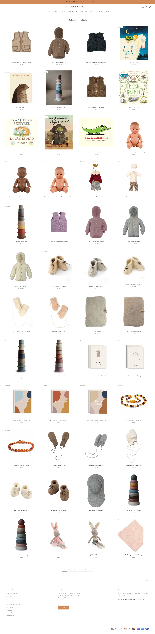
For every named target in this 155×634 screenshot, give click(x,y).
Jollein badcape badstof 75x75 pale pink (133, 555)
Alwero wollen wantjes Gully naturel (21, 331)
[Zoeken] (146, 7)
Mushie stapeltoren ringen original (21, 555)
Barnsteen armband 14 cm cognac (21, 465)
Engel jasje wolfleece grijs (134, 241)
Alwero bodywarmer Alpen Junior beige (21, 62)
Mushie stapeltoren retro (21, 241)
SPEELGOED (83, 12)
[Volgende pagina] (90, 570)
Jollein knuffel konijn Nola (59, 555)
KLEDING (55, 12)
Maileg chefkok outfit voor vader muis (134, 197)
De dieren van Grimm (134, 107)
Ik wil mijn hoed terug (21, 107)
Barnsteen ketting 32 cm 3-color (133, 420)
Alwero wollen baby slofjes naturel (134, 284)
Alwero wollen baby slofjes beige (59, 286)
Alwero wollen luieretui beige (134, 331)
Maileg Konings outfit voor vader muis (96, 197)
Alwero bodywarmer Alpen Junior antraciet (96, 62)
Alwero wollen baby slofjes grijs (96, 286)
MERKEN (100, 12)
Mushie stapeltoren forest (21, 376)
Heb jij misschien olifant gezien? (59, 152)
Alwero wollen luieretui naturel (96, 331)
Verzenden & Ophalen (13, 604)
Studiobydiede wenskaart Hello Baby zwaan (133, 376)
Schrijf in (63, 607)
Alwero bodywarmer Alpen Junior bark (96, 107)
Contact (8, 602)
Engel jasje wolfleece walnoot (59, 62)
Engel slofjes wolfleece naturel (21, 510)
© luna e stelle (9, 628)
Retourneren (10, 607)
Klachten (9, 610)
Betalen (8, 596)
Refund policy (10, 616)
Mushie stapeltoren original (58, 107)
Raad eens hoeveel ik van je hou (21, 152)
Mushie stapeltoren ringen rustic (133, 510)
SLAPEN (64, 12)
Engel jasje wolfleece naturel (21, 286)
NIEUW (48, 12)
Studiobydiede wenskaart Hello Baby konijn (96, 376)
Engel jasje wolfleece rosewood (96, 241)
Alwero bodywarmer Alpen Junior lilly (59, 241)
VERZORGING (73, 12)
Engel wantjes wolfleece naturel (133, 465)
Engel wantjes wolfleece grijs (96, 465)
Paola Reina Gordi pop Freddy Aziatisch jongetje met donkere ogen (58, 197)
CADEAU (92, 12)
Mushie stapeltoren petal (59, 376)
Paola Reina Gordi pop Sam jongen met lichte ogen (133, 152)
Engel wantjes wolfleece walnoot (58, 465)
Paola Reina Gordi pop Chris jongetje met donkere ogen (21, 197)
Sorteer (148, 580)
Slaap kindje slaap (133, 62)
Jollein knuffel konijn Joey (96, 555)
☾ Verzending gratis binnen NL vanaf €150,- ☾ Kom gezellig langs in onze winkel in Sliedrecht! (78, 1)
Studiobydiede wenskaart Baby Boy (21, 420)
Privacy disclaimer (11, 593)
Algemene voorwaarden (13, 599)
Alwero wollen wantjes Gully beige (59, 331)
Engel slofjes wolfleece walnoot (58, 510)
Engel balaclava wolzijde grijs (96, 510)
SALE (107, 12)
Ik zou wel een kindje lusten (96, 152)
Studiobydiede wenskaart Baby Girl (58, 420)
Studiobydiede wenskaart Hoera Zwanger (96, 420)
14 (85, 569)
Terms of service (11, 613)
